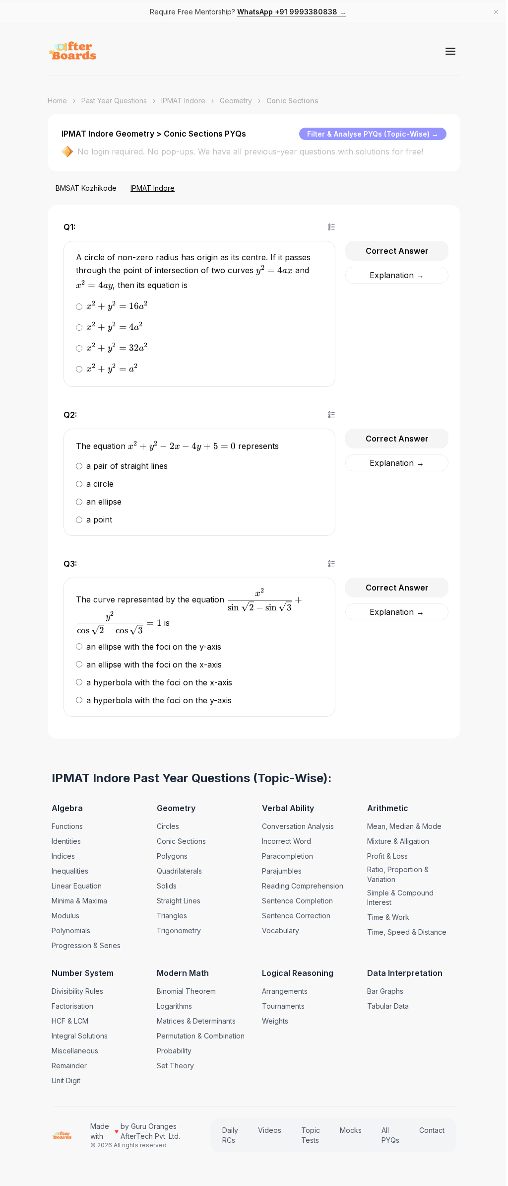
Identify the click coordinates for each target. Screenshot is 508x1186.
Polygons (171, 856)
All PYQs (385, 1135)
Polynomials (71, 930)
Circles (167, 826)
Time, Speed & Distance (403, 932)
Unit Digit (66, 1080)
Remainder (69, 1065)
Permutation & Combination (200, 1036)
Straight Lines (177, 900)
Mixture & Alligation (395, 841)
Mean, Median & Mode (401, 826)
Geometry (236, 100)
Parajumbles (279, 871)
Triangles (171, 915)
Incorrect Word (284, 841)
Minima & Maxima (79, 900)
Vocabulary (278, 930)
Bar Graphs (382, 991)
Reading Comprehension (300, 886)
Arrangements (282, 991)
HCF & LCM (70, 1021)
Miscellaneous (75, 1050)
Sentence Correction (293, 915)
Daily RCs (225, 1135)
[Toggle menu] (450, 51)
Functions (67, 826)
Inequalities (70, 871)
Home (57, 100)
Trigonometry (178, 930)
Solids (166, 886)
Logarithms (173, 1006)
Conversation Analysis (295, 826)
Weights (272, 1021)
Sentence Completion (294, 900)
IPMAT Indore (183, 100)
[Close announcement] (496, 12)
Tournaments (280, 1006)
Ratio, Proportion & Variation (394, 874)
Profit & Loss (384, 856)
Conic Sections (180, 841)
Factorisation (72, 1006)
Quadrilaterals (178, 871)
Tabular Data (384, 1006)
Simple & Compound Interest (397, 898)
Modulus (65, 915)
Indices (63, 856)
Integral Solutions (80, 1036)
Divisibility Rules (77, 991)
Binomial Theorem (185, 991)
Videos (264, 1130)
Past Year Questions (114, 100)
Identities (66, 841)
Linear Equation (77, 886)
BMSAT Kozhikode (86, 188)
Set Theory (174, 1065)
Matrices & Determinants (195, 1021)
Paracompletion (285, 856)
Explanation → (392, 275)
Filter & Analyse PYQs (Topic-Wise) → (373, 134)
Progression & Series (86, 945)
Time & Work (385, 917)
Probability (173, 1050)
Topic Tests (305, 1135)
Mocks (346, 1130)
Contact (427, 1130)
